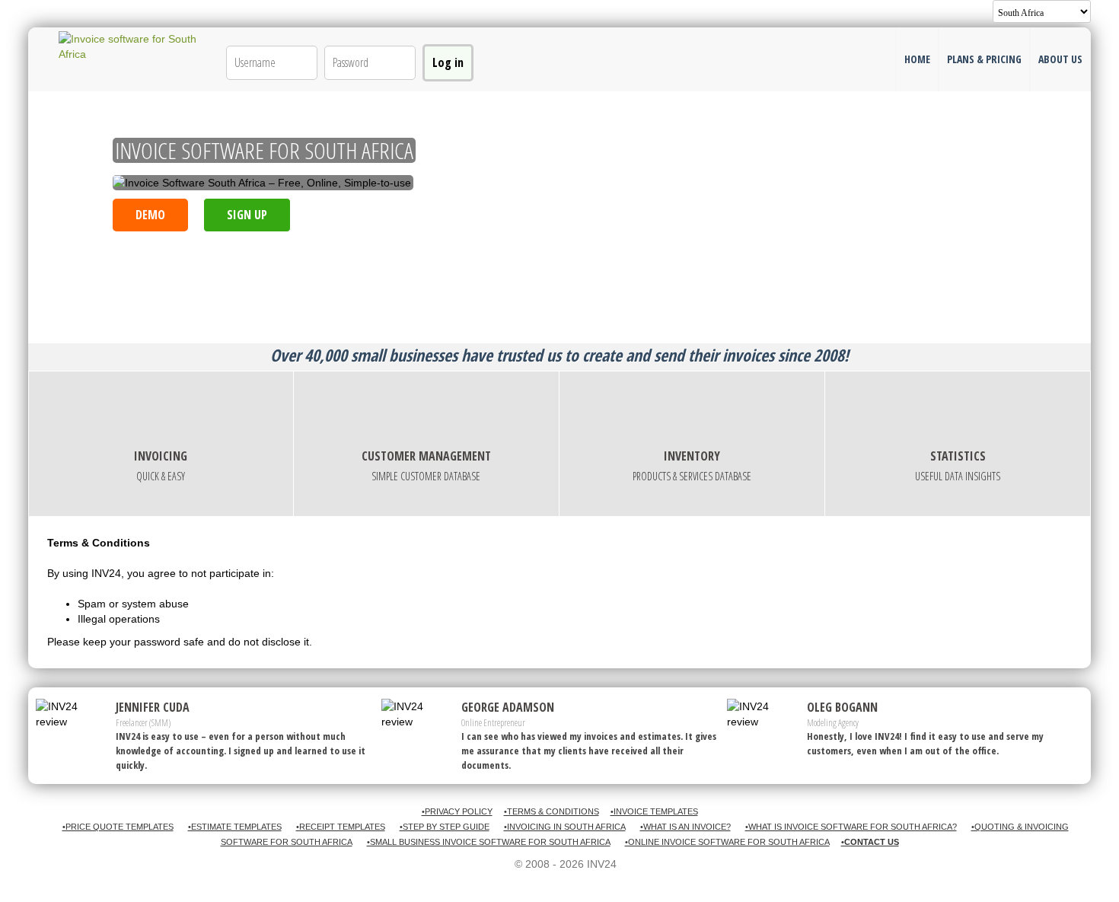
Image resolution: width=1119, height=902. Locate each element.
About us (1060, 59)
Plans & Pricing (984, 59)
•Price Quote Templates (118, 826)
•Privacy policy (457, 811)
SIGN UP (247, 214)
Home (917, 59)
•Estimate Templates (235, 826)
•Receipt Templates (340, 826)
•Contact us (870, 841)
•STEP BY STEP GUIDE (444, 826)
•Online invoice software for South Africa (727, 841)
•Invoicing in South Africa (565, 826)
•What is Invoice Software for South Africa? (851, 826)
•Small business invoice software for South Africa (489, 841)
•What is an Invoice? (685, 826)
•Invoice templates (654, 811)
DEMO (150, 214)
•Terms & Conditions (551, 811)
